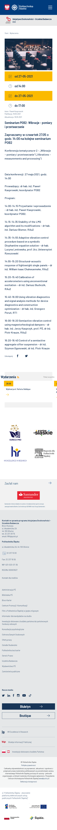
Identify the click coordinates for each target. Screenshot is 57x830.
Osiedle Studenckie (9, 645)
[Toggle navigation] (50, 7)
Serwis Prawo (7, 655)
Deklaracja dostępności (28, 782)
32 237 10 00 (12, 553)
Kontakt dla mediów (10, 578)
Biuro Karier (7, 600)
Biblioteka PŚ (7, 595)
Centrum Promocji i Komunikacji (14, 605)
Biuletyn (25, 706)
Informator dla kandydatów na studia (16, 616)
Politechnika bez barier (11, 650)
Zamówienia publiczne (11, 671)
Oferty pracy (7, 639)
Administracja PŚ (9, 589)
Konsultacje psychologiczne (13, 629)
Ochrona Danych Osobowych (13, 634)
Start (6, 33)
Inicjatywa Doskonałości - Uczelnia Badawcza (32, 19)
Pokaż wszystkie (48, 377)
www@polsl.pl (44, 778)
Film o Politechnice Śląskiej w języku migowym (20, 610)
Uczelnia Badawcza (9, 661)
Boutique (25, 715)
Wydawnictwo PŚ (9, 666)
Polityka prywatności (28, 765)
